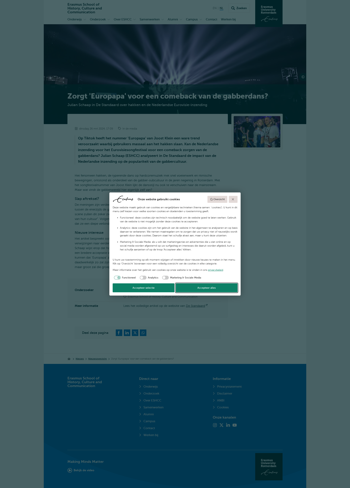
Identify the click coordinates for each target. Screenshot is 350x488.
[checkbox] (124, 278)
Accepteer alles (206, 287)
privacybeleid (215, 270)
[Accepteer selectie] (233, 199)
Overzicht (219, 199)
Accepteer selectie (144, 287)
